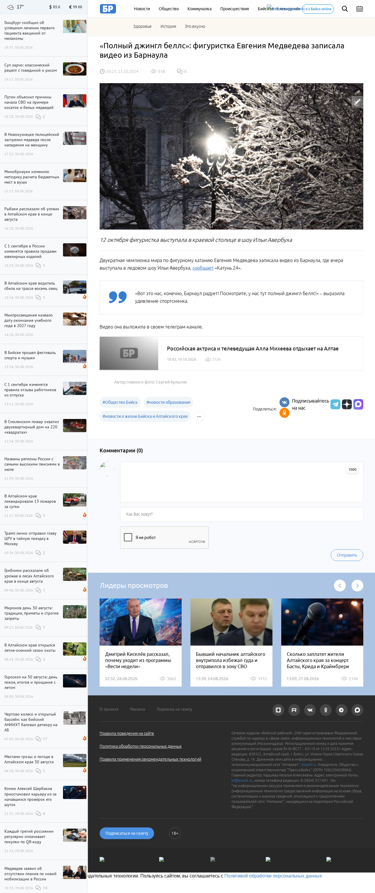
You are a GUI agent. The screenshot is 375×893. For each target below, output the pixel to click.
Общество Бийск (120, 402)
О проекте (109, 709)
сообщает (203, 268)
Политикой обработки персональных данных (273, 875)
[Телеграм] (334, 404)
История (168, 26)
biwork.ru (308, 765)
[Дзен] (346, 404)
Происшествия (234, 8)
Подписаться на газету (126, 833)
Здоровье (142, 26)
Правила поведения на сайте (127, 733)
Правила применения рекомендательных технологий (150, 759)
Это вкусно (195, 26)
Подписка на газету (174, 709)
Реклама (137, 709)
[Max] (358, 404)
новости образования (168, 402)
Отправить (347, 555)
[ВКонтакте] (284, 402)
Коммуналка (200, 8)
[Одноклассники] (284, 413)
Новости (142, 8)
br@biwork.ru (242, 780)
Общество (169, 8)
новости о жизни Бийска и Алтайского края (145, 416)
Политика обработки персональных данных (141, 746)
